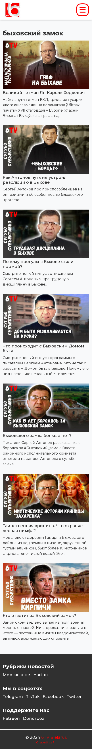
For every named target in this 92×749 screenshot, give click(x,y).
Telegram (13, 696)
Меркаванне (16, 674)
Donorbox (33, 718)
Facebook (53, 696)
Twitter (74, 696)
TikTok (33, 696)
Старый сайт (46, 742)
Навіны (40, 674)
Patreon (11, 718)
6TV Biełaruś (54, 737)
